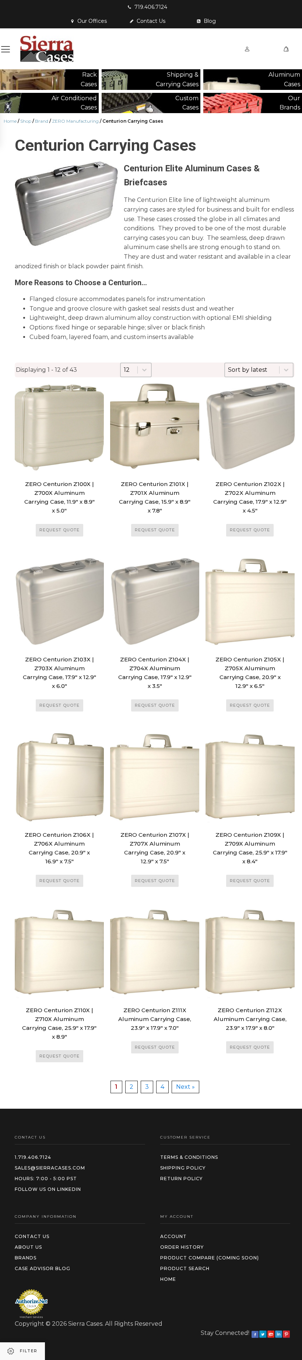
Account (173, 1236)
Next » (185, 1086)
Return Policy (181, 1178)
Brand (41, 121)
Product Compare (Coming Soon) (209, 1258)
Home (10, 121)
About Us (28, 1247)
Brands (25, 1258)
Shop (25, 121)
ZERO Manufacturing (75, 121)
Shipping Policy (183, 1168)
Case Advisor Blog (42, 1268)
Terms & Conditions (189, 1157)
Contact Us (32, 1236)
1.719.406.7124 (33, 1157)
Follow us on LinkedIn (48, 1189)
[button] (147, 7)
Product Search (185, 1268)
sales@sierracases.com (50, 1168)
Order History (182, 1247)
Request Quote (59, 529)
